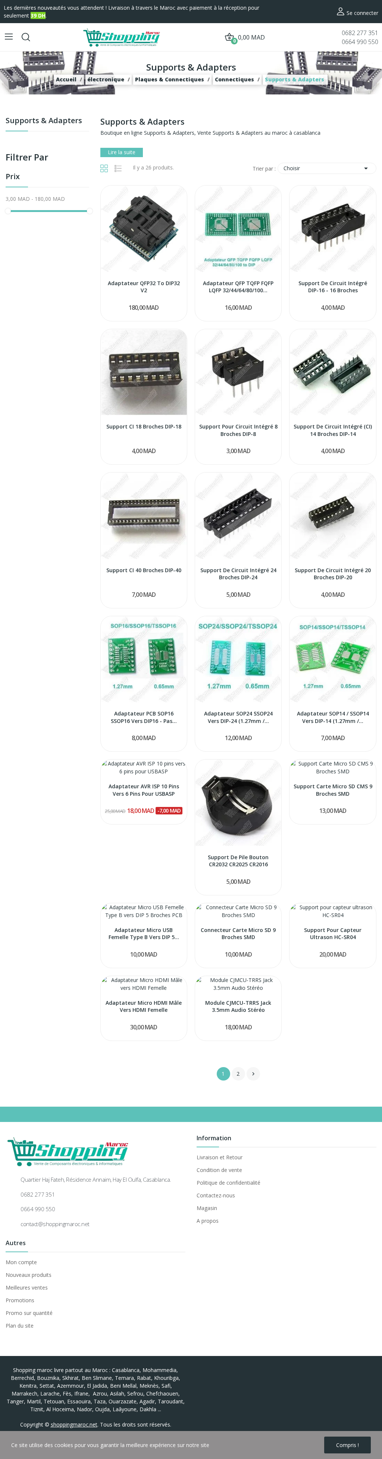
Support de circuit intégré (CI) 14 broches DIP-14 (333, 430)
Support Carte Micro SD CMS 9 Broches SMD (333, 790)
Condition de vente (219, 1169)
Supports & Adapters (44, 121)
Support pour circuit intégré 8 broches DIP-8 (238, 430)
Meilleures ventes (27, 1287)
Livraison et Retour (219, 1157)
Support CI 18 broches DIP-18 (143, 426)
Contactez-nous (216, 1195)
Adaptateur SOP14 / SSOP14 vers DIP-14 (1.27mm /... (333, 717)
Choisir (327, 168)
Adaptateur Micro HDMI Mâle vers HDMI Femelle (144, 1006)
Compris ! (347, 1445)
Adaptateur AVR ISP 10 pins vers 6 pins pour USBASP (144, 790)
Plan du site (20, 1325)
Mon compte (21, 1262)
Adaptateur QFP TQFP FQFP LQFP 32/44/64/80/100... (238, 287)
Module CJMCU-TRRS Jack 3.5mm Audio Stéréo (238, 1006)
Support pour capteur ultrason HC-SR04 (332, 933)
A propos (208, 1220)
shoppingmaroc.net (74, 1424)
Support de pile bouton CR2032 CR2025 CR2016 (238, 861)
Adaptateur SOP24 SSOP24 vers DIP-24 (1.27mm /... (238, 717)
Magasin (207, 1208)
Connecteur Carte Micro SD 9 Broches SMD (238, 933)
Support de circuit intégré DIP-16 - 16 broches (332, 287)
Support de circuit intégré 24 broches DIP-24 (238, 574)
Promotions (20, 1300)
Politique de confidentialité (228, 1182)
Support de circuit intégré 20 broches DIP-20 (333, 574)
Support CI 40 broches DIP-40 (143, 570)
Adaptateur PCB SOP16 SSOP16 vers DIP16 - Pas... (144, 717)
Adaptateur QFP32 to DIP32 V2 (144, 287)
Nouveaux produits (28, 1274)
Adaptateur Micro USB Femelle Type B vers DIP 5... (144, 933)
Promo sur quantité (29, 1312)
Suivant (253, 1073)
